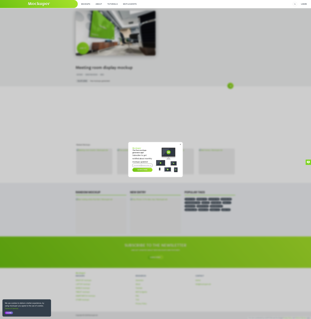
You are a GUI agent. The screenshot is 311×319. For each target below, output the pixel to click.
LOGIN (304, 4)
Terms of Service (11, 308)
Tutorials (112, 4)
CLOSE (9, 313)
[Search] (295, 4)
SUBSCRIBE (142, 170)
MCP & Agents (130, 4)
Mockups (85, 4)
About (99, 4)
